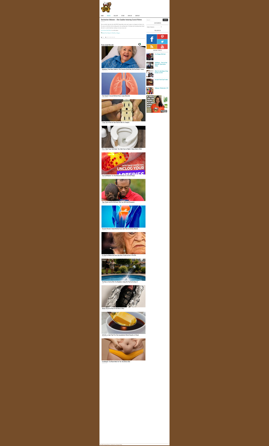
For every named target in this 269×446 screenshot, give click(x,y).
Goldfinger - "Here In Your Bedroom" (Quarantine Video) (161, 64)
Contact (137, 15)
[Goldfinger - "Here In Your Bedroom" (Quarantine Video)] (149, 65)
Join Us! (130, 15)
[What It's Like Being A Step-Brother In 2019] (149, 73)
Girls (109, 37)
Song (112, 37)
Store (122, 15)
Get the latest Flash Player (106, 30)
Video (103, 37)
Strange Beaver (107, 444)
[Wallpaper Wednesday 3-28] (149, 90)
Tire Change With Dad (160, 54)
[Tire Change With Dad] (149, 56)
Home (102, 15)
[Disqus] (123, 384)
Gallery (116, 15)
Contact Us (113, 444)
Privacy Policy (119, 444)
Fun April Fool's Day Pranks (161, 79)
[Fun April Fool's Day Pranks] (149, 82)
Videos (108, 15)
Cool (107, 37)
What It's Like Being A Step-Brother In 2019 (161, 72)
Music (111, 37)
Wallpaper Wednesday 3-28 (161, 88)
